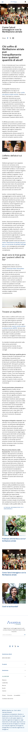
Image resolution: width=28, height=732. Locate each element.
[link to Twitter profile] (15, 646)
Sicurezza (9, 695)
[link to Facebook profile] (12, 646)
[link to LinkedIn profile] (18, 646)
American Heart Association (15, 268)
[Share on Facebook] (7, 38)
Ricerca (4, 685)
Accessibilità (17, 695)
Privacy (4, 695)
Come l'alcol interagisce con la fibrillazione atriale (14, 574)
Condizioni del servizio (7, 698)
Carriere (4, 691)
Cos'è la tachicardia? (10, 606)
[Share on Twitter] (10, 38)
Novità (3, 688)
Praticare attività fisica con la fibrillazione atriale (14, 540)
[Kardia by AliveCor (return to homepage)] (14, 623)
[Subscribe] (24, 634)
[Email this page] (13, 38)
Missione (4, 680)
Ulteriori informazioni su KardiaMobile (14, 508)
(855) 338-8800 (6, 658)
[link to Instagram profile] (10, 646)
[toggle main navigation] (2, 1)
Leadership (5, 682)
